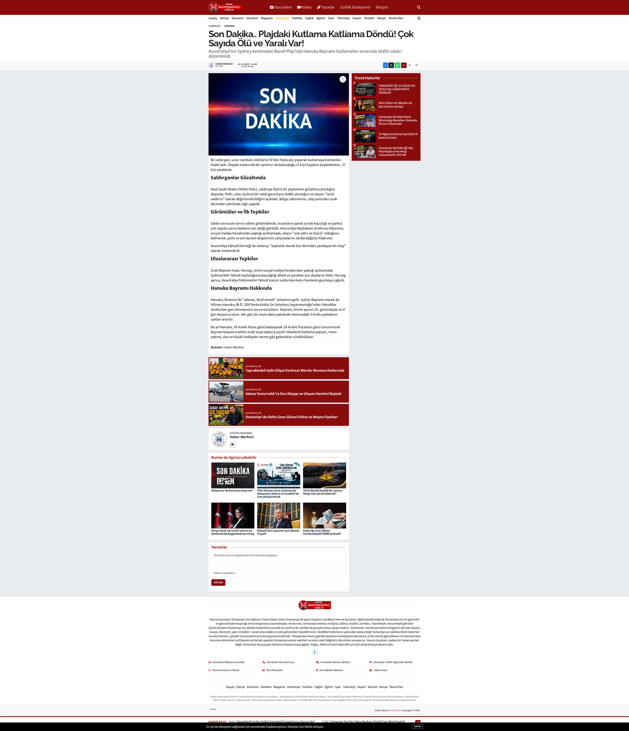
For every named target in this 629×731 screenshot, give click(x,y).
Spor (331, 18)
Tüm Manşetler (274, 670)
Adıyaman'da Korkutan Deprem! (232, 490)
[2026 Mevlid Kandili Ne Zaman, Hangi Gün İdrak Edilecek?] (324, 475)
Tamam (417, 726)
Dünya (224, 18)
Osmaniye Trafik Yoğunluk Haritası (393, 662)
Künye (381, 18)
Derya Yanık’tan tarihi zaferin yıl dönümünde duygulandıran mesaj (232, 532)
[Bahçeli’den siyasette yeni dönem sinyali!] (278, 515)
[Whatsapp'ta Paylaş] (397, 65)
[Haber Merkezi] (219, 439)
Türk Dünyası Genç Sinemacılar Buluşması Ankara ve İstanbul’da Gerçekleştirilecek (278, 493)
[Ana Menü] (418, 18)
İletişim (382, 7)
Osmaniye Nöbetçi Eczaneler (229, 662)
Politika (297, 18)
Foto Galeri (283, 7)
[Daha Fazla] (404, 65)
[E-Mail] (232, 444)
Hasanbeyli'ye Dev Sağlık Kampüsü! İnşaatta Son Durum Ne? (275, 721)
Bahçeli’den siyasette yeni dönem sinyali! (278, 532)
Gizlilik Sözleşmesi (355, 7)
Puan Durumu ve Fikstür (226, 670)
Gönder (218, 582)
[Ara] (418, 7)
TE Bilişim (395, 710)
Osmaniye (282, 18)
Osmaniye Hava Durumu (280, 662)
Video (307, 7)
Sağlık (309, 18)
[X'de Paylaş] (391, 65)
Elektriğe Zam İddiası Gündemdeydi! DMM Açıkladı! (322, 532)
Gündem (252, 18)
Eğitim (320, 18)
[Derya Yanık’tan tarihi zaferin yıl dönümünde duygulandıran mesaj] (232, 515)
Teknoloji (343, 18)
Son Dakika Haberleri (331, 670)
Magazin (267, 18)
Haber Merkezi (242, 437)
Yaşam (356, 18)
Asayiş (213, 18)
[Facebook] (314, 652)
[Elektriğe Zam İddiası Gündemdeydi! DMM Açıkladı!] (324, 515)
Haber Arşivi (381, 670)
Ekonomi (238, 18)
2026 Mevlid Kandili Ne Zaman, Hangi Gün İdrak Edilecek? (323, 492)
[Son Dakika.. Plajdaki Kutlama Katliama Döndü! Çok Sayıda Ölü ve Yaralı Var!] (279, 114)
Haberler (214, 26)
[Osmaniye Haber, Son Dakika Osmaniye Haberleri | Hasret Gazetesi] (225, 7)
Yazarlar (327, 7)
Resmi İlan (396, 18)
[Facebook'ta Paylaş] (385, 65)
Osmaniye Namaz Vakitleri (335, 662)
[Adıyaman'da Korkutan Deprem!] (232, 475)
